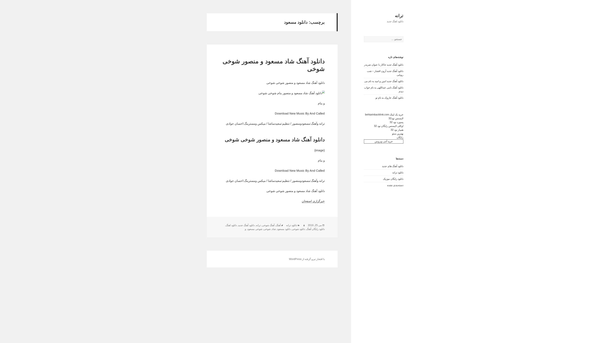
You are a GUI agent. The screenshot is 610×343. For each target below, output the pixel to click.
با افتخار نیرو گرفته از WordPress (307, 259)
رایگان (400, 137)
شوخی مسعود (254, 229)
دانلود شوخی (298, 229)
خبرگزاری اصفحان (313, 201)
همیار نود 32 (397, 129)
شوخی (267, 229)
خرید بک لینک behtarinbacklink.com (384, 114)
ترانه (399, 15)
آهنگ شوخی (268, 225)
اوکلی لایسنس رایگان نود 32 (388, 126)
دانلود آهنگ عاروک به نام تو (389, 97)
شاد (274, 229)
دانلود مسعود (284, 229)
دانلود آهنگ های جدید (392, 166)
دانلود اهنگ (231, 225)
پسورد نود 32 (396, 122)
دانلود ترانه (397, 172)
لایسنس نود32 (396, 118)
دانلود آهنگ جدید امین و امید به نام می (383, 81)
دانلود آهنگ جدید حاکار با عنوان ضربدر (383, 64)
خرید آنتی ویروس (384, 141)
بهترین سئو (397, 133)
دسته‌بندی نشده (395, 185)
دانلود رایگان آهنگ (315, 229)
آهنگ (278, 225)
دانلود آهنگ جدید (246, 225)
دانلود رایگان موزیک (393, 179)
